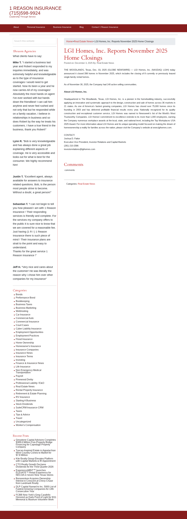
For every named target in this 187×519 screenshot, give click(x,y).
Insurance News (24, 353)
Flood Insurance (24, 339)
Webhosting (22, 311)
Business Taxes (24, 304)
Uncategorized (23, 421)
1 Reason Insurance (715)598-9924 (35, 11)
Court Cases (22, 325)
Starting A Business (26, 400)
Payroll (19, 376)
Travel (19, 418)
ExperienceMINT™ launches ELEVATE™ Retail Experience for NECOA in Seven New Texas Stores (34, 472)
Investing (20, 360)
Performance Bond (25, 297)
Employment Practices (27, 335)
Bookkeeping (23, 301)
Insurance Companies (27, 349)
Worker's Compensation (28, 425)
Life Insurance (23, 366)
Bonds (19, 294)
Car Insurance (23, 314)
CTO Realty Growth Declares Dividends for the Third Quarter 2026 (34, 465)
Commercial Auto (25, 318)
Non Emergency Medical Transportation (28, 371)
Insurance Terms (24, 356)
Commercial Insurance (27, 321)
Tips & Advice (23, 414)
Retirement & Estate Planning (31, 393)
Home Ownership (25, 342)
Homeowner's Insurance (28, 346)
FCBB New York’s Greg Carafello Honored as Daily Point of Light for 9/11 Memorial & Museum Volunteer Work (36, 497)
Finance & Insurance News (30, 363)
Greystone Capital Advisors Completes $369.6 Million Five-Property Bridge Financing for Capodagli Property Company (36, 443)
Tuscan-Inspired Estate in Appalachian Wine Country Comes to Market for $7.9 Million (36, 452)
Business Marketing (26, 308)
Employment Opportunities (29, 332)
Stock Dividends (24, 404)
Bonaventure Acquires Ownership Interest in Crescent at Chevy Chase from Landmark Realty (34, 480)
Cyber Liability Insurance (28, 328)
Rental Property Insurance (29, 390)
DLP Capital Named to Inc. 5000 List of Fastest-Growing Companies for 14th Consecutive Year (36, 489)
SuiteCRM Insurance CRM (29, 407)
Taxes (19, 411)
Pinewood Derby (24, 379)
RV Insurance (23, 397)
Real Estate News (86, 184)
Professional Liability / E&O (30, 383)
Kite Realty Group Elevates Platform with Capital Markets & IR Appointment (36, 459)
